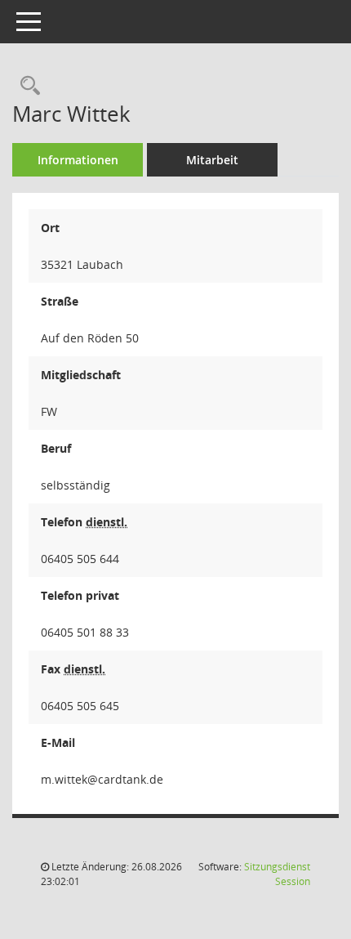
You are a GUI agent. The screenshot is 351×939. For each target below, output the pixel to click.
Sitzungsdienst (277, 874)
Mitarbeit (212, 160)
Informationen (78, 160)
